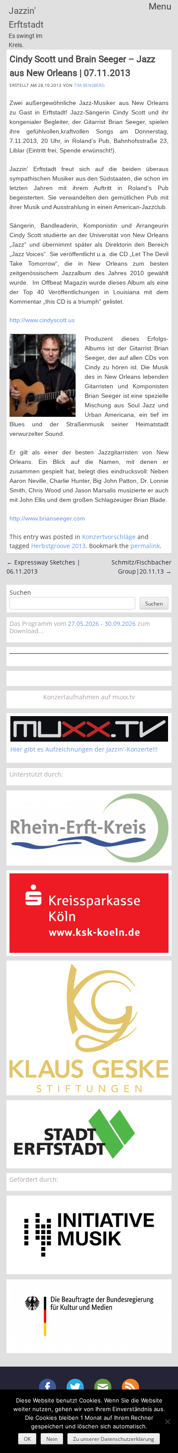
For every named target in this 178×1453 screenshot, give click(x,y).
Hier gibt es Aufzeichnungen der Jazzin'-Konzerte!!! (84, 749)
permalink (145, 546)
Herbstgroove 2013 (58, 546)
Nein (51, 1439)
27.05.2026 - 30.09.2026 (102, 623)
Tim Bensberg (89, 85)
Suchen (20, 592)
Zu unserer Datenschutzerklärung (113, 1439)
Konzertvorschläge (109, 537)
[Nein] (167, 1421)
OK (27, 1439)
